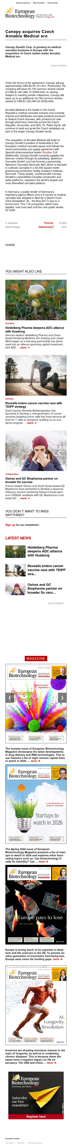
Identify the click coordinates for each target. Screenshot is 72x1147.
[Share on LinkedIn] (48, 255)
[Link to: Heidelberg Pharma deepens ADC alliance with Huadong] (36, 300)
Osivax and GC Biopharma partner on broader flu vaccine (31, 480)
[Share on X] (24, 255)
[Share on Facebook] (12, 255)
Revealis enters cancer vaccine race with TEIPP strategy (33, 405)
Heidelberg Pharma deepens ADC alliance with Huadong (34, 329)
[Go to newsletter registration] (36, 1095)
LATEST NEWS (18, 537)
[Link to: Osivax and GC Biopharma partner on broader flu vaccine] (36, 450)
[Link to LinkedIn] (58, 1138)
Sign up (10, 525)
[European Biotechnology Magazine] (29, 12)
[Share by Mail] (60, 255)
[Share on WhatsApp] (36, 255)
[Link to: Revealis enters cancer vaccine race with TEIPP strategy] (36, 375)
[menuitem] (23, 3)
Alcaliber (47, 152)
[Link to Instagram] (64, 1138)
